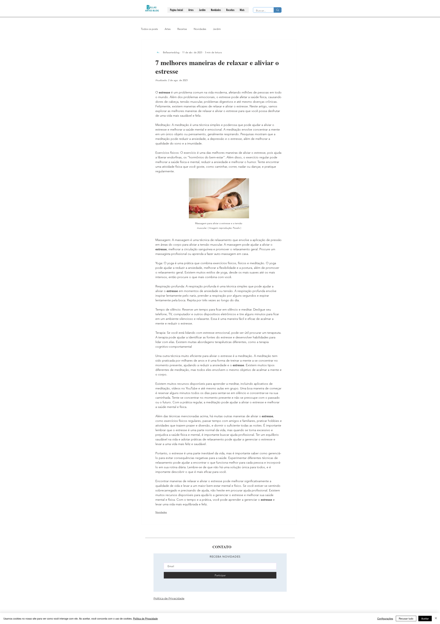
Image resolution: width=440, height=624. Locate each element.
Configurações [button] (385, 618)
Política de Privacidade (145, 618)
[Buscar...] (277, 10)
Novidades (200, 29)
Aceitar (425, 618)
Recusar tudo (406, 618)
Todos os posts (149, 29)
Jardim (217, 29)
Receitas (182, 29)
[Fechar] (436, 618)
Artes (167, 29)
